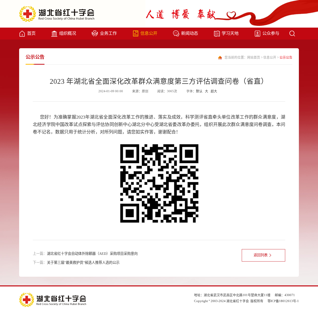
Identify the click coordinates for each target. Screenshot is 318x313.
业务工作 (108, 33)
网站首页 (253, 57)
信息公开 (148, 33)
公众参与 (270, 33)
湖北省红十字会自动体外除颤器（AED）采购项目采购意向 (92, 254)
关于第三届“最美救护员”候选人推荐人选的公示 (83, 263)
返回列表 (261, 255)
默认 (199, 91)
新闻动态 (189, 33)
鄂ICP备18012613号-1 (283, 301)
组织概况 (67, 33)
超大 (214, 91)
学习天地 (230, 33)
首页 (31, 33)
